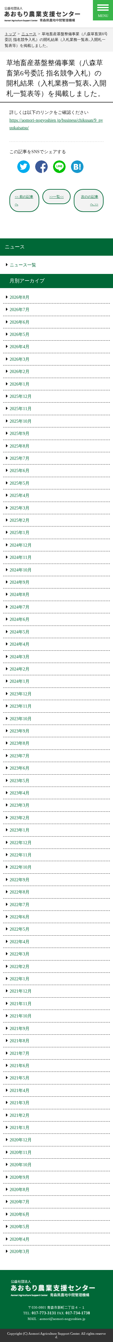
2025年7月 (20, 458)
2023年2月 (20, 818)
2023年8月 (20, 743)
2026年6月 (20, 322)
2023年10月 (21, 718)
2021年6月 (20, 1065)
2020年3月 (20, 1251)
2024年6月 (20, 619)
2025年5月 (20, 483)
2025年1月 (20, 532)
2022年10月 (21, 867)
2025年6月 (20, 470)
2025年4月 (20, 495)
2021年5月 (20, 1078)
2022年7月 (20, 904)
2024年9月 (20, 582)
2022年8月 (20, 892)
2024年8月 (20, 594)
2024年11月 (21, 557)
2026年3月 (20, 359)
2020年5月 (20, 1226)
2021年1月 (20, 1127)
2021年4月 (20, 1090)
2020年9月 (20, 1177)
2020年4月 (20, 1239)
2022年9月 (20, 879)
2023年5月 (20, 780)
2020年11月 (21, 1152)
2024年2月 (20, 669)
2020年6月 (20, 1214)
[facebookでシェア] (40, 172)
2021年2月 (20, 1115)
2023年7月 (20, 756)
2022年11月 (21, 855)
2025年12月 (21, 396)
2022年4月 (20, 941)
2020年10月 (21, 1164)
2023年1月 (20, 830)
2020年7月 (20, 1202)
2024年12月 (21, 545)
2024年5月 (20, 632)
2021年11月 (21, 1003)
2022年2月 (20, 966)
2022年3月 (20, 954)
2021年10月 (21, 1016)
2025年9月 (20, 433)
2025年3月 (20, 508)
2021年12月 (21, 991)
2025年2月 (20, 520)
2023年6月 (20, 768)
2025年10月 (21, 421)
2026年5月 (20, 334)
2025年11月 (21, 408)
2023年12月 (21, 694)
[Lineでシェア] (58, 172)
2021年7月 (20, 1053)
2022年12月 (21, 842)
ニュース (15, 247)
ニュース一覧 (23, 265)
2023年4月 (20, 793)
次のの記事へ (89, 200)
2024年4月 (20, 644)
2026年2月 (20, 371)
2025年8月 (20, 446)
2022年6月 (20, 917)
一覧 (56, 196)
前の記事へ (24, 200)
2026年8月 (20, 297)
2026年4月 (20, 346)
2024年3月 (20, 656)
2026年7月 (20, 309)
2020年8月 (20, 1189)
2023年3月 (20, 805)
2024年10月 (21, 570)
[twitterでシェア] (22, 172)
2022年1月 (20, 979)
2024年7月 (20, 607)
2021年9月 (20, 1028)
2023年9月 (20, 731)
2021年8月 (20, 1041)
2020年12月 (21, 1140)
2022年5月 (20, 929)
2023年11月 (21, 706)
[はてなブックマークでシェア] (75, 172)
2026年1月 (20, 384)
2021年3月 (20, 1102)
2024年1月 (20, 681)
